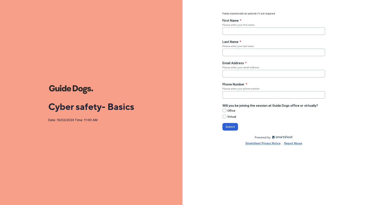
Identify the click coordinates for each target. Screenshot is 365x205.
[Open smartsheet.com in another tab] (282, 137)
